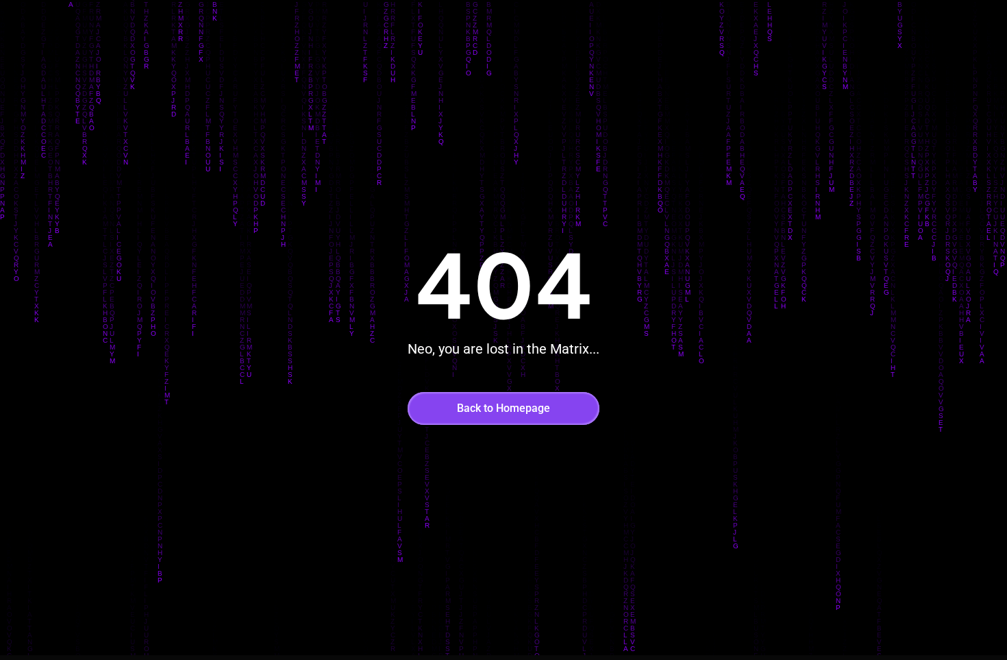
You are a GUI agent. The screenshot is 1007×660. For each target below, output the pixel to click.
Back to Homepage (503, 408)
